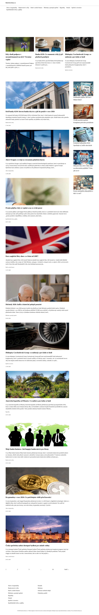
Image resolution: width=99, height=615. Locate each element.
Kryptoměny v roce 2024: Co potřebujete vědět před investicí (28, 497)
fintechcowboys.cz (11, 2)
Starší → (66, 569)
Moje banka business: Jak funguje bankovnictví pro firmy (27, 449)
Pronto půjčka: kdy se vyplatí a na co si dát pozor (24, 208)
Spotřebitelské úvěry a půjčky (14, 9)
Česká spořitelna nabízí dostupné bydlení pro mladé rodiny (28, 545)
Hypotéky (62, 7)
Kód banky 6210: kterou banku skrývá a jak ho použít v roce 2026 (30, 111)
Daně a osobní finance (36, 7)
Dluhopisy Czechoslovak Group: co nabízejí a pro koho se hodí (29, 353)
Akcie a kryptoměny (11, 7)
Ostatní (68, 7)
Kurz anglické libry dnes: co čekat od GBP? (22, 256)
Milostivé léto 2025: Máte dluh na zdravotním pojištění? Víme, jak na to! (83, 168)
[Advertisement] (49, 21)
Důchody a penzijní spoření (51, 7)
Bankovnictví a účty (24, 7)
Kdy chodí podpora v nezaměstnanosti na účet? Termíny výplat (18, 56)
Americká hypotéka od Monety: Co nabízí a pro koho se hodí (28, 401)
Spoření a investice (77, 7)
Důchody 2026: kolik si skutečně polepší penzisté (24, 304)
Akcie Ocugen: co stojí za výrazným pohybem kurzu (25, 160)
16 (53, 569)
